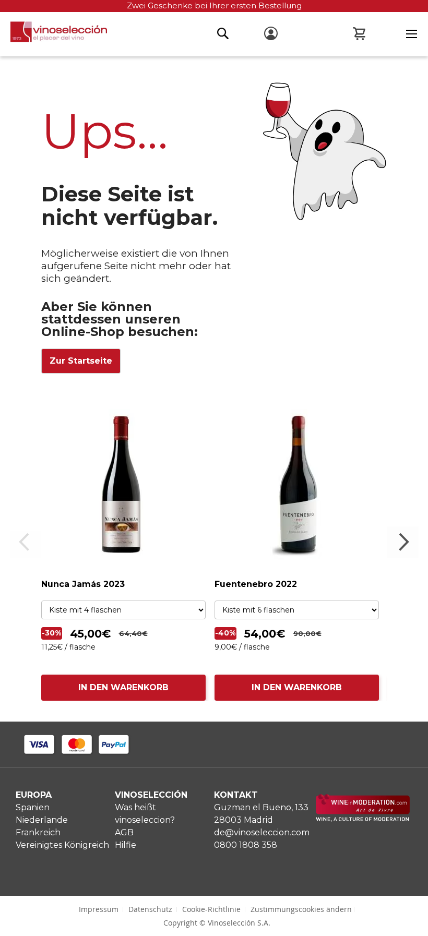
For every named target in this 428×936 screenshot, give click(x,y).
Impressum (98, 909)
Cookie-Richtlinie (211, 909)
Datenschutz (150, 909)
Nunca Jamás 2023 (83, 584)
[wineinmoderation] (363, 819)
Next (403, 542)
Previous (25, 542)
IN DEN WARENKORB (123, 687)
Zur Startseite (81, 361)
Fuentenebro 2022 (256, 584)
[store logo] (53, 34)
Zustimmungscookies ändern (301, 909)
